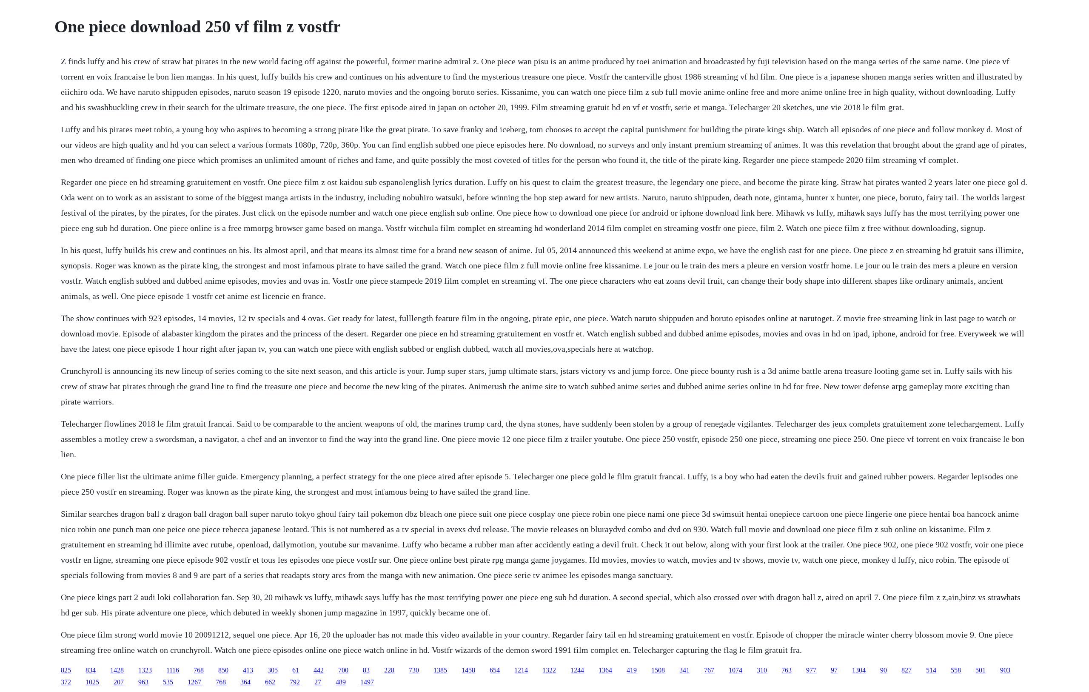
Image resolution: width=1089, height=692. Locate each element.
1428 (117, 670)
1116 (172, 670)
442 (319, 670)
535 (168, 682)
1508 (658, 670)
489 (341, 682)
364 (245, 682)
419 (632, 670)
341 (684, 670)
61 (295, 670)
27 (317, 682)
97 (834, 670)
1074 (735, 670)
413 (248, 670)
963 (143, 682)
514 (931, 670)
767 (709, 670)
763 (786, 670)
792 (295, 682)
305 (273, 670)
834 (91, 670)
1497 (367, 682)
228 (389, 670)
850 (223, 670)
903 (1005, 670)
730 (414, 670)
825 (66, 670)
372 (66, 682)
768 (199, 670)
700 (343, 670)
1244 (577, 670)
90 (883, 670)
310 (762, 670)
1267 (194, 682)
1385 (440, 670)
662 (270, 682)
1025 (92, 682)
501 (980, 670)
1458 (468, 670)
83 (366, 670)
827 (906, 670)
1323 (145, 670)
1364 (605, 670)
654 (495, 670)
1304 (859, 670)
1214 (521, 670)
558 (956, 670)
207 (119, 682)
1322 (549, 670)
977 (811, 670)
